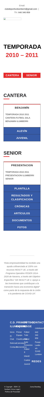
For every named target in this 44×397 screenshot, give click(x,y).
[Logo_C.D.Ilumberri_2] (12, 19)
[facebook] (20, 2)
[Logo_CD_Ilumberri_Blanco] (5, 321)
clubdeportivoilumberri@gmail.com (21, 9)
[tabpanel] (22, 119)
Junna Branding (35, 387)
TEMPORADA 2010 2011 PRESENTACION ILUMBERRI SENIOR (19, 175)
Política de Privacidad (12, 392)
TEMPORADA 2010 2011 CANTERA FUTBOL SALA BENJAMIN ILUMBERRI (17, 117)
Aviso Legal (15, 389)
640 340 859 (24, 12)
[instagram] (24, 2)
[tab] (22, 107)
